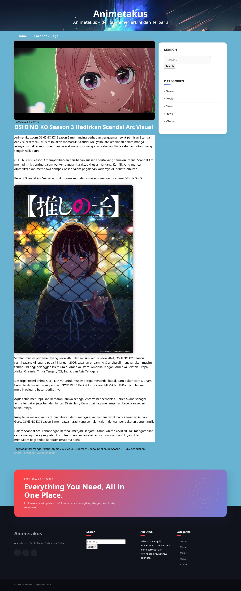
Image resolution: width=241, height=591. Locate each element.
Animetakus (120, 13)
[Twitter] (25, 553)
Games (170, 91)
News (169, 113)
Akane (46, 449)
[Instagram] (34, 553)
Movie (169, 98)
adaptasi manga (31, 449)
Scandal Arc (138, 449)
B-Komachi (81, 449)
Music (169, 106)
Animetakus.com (26, 137)
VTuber (170, 121)
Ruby (127, 449)
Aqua (70, 449)
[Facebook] (17, 553)
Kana (93, 449)
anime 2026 (59, 449)
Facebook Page (46, 36)
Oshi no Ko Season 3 (109, 449)
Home (22, 36)
